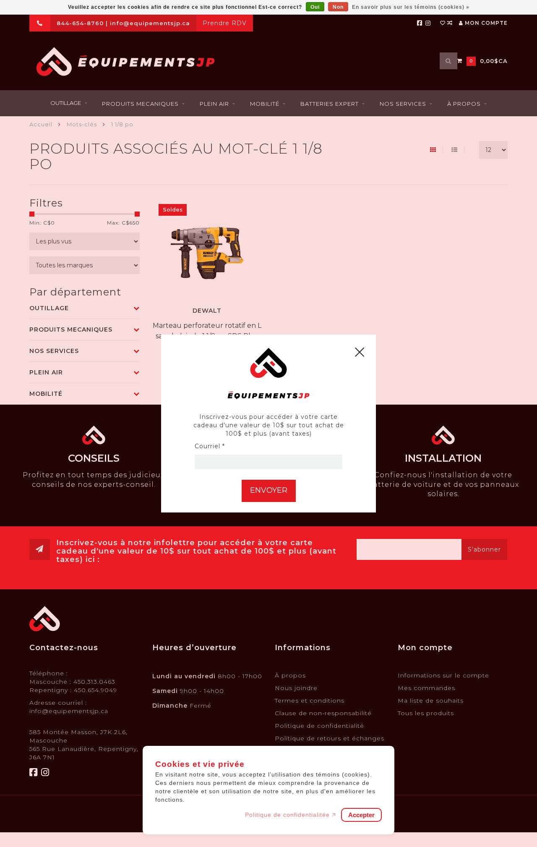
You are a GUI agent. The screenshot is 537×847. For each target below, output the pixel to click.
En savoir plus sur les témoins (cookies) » (410, 7)
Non (338, 7)
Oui (315, 7)
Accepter (361, 814)
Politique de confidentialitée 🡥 (290, 814)
